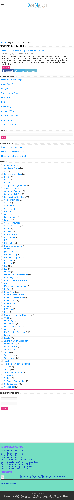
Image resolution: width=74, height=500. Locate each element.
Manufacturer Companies (15, 286)
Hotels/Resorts (10, 234)
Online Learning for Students (17, 315)
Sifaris (7, 352)
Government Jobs (12, 226)
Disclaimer (17, 498)
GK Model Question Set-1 (12, 451)
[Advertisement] (37, 26)
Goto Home (55, 498)
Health (7, 229)
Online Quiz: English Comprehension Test (19, 462)
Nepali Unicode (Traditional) (14, 151)
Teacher (7, 361)
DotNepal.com (26, 496)
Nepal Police (9, 300)
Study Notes (9, 358)
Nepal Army (9, 292)
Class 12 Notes (10, 188)
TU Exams (8, 375)
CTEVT (7, 203)
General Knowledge (12, 223)
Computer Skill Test (13, 194)
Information (9, 240)
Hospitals (8, 231)
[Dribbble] (34, 494)
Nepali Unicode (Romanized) (13, 156)
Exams (7, 220)
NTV (6, 312)
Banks (6, 177)
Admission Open (11, 168)
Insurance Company (13, 246)
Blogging (8, 182)
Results (7, 338)
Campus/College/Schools (15, 185)
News (6, 306)
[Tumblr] (41, 494)
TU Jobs (7, 378)
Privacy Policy (31, 498)
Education (8, 211)
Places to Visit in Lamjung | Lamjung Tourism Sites (23, 51)
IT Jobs (7, 249)
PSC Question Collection (14, 332)
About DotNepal (61, 496)
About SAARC (7, 84)
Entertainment (10, 217)
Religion (4, 89)
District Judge (10, 208)
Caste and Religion (9, 116)
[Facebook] (30, 494)
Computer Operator (13, 191)
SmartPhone (9, 355)
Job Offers (8, 252)
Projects (7, 329)
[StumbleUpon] (40, 494)
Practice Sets (10, 323)
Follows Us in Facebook (8, 484)
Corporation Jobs (11, 200)
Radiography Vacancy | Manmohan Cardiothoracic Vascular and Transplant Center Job (42, 477)
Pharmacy (8, 321)
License (7, 272)
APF (5, 171)
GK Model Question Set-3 (12, 455)
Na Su (6, 289)
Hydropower (9, 237)
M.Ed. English (10, 277)
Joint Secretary (10, 254)
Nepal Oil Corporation (14, 298)
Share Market (10, 349)
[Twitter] (32, 494)
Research (8, 335)
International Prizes (10, 93)
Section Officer (11, 346)
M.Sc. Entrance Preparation (16, 280)
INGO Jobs (8, 243)
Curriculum (9, 206)
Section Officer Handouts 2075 (14, 469)
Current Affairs (8, 111)
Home (3, 42)
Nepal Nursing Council (14, 295)
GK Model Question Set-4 (12, 457)
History (4, 102)
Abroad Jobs (9, 165)
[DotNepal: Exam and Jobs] (37, 5)
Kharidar (8, 260)
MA (5, 283)
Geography (6, 107)
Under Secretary (11, 384)
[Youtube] (38, 494)
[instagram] (43, 494)
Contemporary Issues (10, 120)
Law (6, 266)
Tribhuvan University (13, 372)
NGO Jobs (8, 309)
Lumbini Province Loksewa (16, 275)
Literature (5, 98)
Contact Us (43, 498)
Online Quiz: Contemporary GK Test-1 (17, 464)
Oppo (6, 318)
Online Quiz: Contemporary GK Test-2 (17, 466)
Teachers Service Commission (17, 364)
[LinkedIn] (36, 494)
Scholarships (9, 344)
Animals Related (8, 125)
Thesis (7, 367)
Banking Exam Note (13, 174)
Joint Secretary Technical (15, 257)
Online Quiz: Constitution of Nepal (16, 460)
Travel (23, 54)
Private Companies (12, 326)
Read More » (6, 67)
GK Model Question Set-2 (12, 453)
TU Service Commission (14, 381)
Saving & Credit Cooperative (16, 341)
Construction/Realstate (14, 197)
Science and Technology (11, 80)
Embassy (8, 214)
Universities (9, 387)
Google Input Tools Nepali (13, 147)
